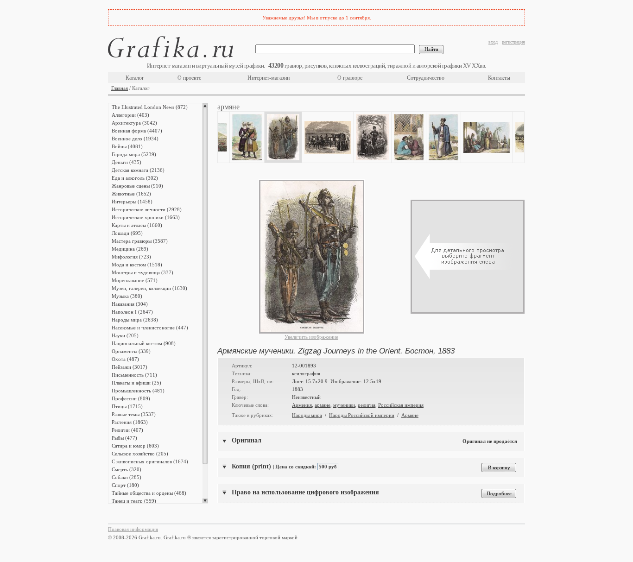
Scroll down (205, 501)
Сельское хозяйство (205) (140, 453)
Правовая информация (133, 529)
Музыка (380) (127, 296)
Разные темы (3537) (134, 414)
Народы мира (307, 415)
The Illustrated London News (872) (150, 107)
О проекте (189, 78)
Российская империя (401, 405)
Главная (119, 88)
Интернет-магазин (268, 78)
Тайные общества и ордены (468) (149, 493)
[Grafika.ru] (170, 48)
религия (366, 405)
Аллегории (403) (130, 115)
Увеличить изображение (311, 337)
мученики (344, 405)
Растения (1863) (130, 422)
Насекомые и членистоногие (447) (150, 327)
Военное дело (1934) (135, 138)
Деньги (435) (126, 162)
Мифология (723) (131, 256)
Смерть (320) (126, 469)
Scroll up (205, 105)
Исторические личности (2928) (147, 209)
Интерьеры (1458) (132, 201)
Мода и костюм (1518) (137, 264)
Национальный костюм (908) (144, 343)
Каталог (135, 78)
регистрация (513, 41)
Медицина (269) (130, 249)
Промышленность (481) (138, 390)
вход (493, 41)
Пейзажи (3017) (129, 367)
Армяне (409, 415)
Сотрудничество (425, 78)
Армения (302, 405)
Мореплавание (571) (135, 280)
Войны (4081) (127, 146)
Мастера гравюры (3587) (140, 241)
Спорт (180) (125, 485)
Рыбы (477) (124, 438)
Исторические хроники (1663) (146, 217)
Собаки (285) (126, 477)
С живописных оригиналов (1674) (150, 461)
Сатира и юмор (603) (135, 445)
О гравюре (349, 78)
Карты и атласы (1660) (137, 225)
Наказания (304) (130, 304)
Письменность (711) (134, 375)
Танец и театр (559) (134, 501)
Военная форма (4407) (137, 130)
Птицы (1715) (127, 406)
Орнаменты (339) (131, 351)
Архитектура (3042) (134, 123)
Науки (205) (125, 335)
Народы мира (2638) (135, 319)
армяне (322, 405)
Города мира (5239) (134, 154)
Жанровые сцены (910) (137, 186)
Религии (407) (127, 430)
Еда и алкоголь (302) (135, 178)
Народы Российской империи (361, 415)
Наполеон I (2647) (132, 312)
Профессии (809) (131, 398)
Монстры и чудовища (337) (142, 272)
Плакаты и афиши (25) (136, 382)
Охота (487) (125, 359)
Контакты (499, 78)
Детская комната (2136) (138, 170)
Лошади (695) (127, 233)
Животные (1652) (131, 193)
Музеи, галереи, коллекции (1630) (149, 288)
